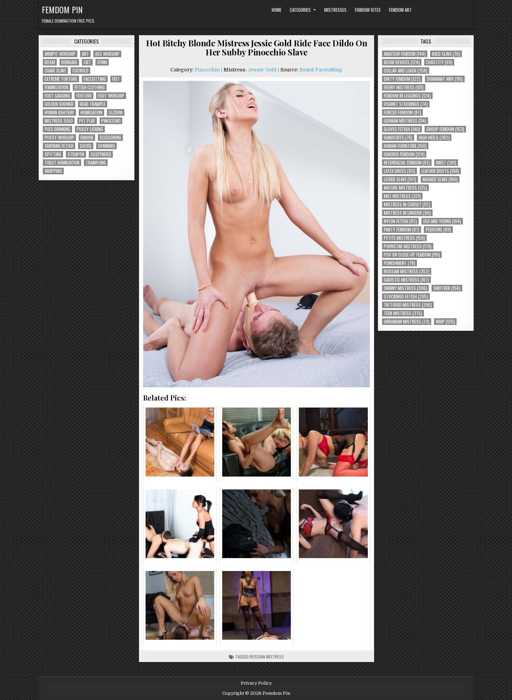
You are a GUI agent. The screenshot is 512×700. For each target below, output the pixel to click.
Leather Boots (440, 171)
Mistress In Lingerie (407, 213)
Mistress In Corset (407, 204)
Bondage (69, 62)
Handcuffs (398, 137)
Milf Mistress (402, 196)
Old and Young (442, 221)
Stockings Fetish (406, 296)
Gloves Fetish (402, 129)
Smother (446, 288)
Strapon (76, 154)
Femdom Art (400, 9)
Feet (116, 79)
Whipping (53, 171)
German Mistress (405, 120)
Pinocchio (111, 120)
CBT (87, 62)
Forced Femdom (402, 112)
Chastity (439, 62)
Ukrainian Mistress (406, 321)
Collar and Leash (405, 70)
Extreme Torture (61, 79)
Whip (445, 321)
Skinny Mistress (405, 288)
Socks (86, 146)
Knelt (446, 162)
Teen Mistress (403, 313)
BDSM (50, 62)
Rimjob (86, 137)
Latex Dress (399, 171)
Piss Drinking (57, 129)
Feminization (56, 87)
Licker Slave (400, 179)
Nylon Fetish (400, 221)
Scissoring (110, 137)
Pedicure (438, 229)
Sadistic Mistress (406, 279)
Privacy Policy (256, 683)
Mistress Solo (59, 120)
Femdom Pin (62, 9)
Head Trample (93, 104)
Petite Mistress (404, 238)
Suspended (101, 154)
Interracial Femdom (407, 162)
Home (276, 9)
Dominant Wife (445, 79)
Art (85, 54)
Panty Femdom (401, 229)
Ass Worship (107, 54)
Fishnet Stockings (406, 104)
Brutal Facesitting (321, 70)
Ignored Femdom (404, 154)
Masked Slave (440, 179)
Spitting (53, 154)
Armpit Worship (60, 54)
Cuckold (80, 70)
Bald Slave (446, 54)
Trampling (96, 162)
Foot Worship (111, 95)
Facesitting (95, 79)
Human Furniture (405, 146)
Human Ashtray (59, 112)
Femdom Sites (368, 9)
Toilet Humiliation (62, 162)
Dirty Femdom (402, 79)
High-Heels (434, 137)
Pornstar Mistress (408, 246)
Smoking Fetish (59, 146)
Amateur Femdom (405, 54)
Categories (300, 9)
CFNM (102, 62)
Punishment (399, 263)
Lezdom (116, 112)
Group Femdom (445, 129)
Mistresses (335, 9)
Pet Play (87, 120)
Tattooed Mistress (408, 305)
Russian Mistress (267, 657)
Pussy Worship (59, 137)
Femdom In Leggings (407, 95)
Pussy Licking (90, 129)
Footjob (84, 95)
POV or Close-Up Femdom (412, 254)
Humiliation (91, 112)
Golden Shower (59, 104)
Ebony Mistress (404, 87)
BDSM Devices (402, 62)
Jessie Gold (262, 70)
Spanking (106, 146)
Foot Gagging (57, 95)
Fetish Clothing (90, 87)
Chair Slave (55, 70)
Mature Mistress (405, 187)
